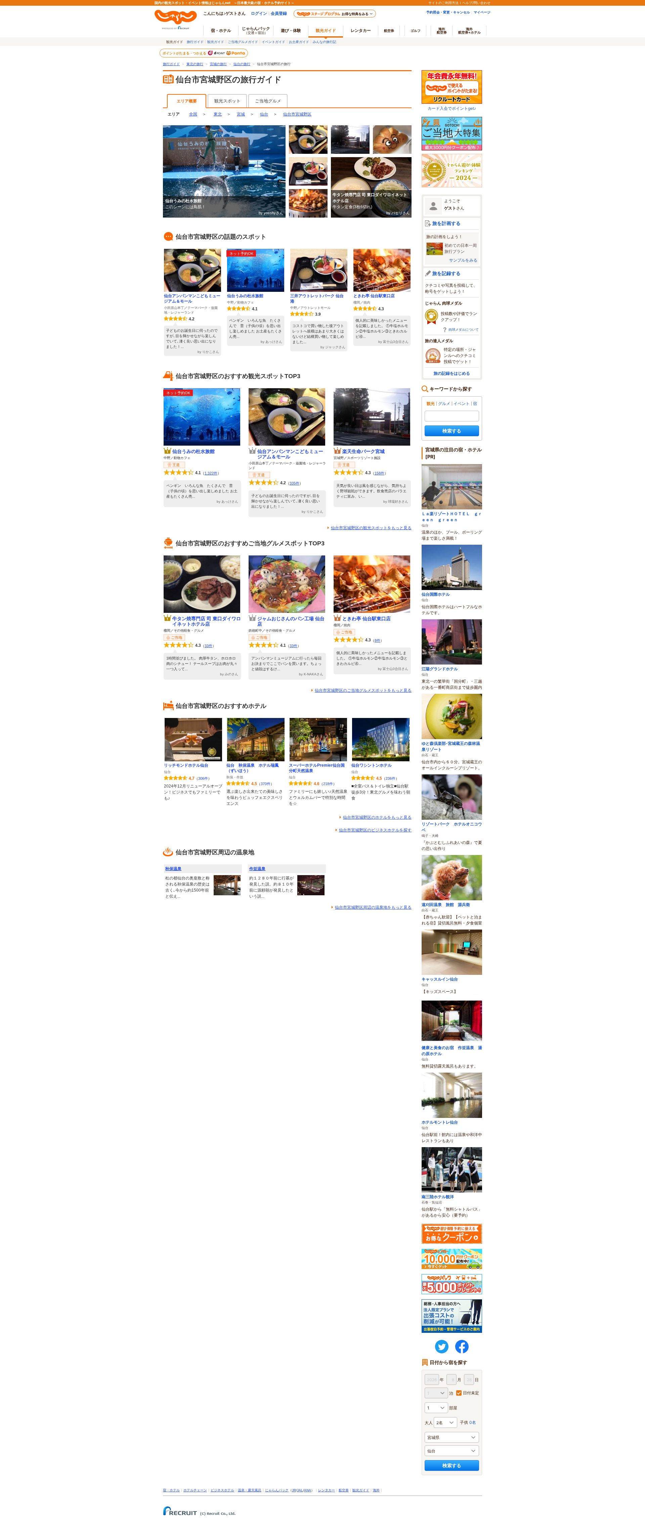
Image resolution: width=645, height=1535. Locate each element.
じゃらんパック (256, 30)
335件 (294, 483)
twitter (441, 1346)
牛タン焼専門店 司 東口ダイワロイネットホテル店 (206, 621)
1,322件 (211, 473)
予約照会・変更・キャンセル (448, 12)
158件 (379, 473)
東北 (218, 114)
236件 (390, 778)
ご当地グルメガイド (243, 42)
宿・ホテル (171, 1490)
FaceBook (462, 1346)
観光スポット (227, 100)
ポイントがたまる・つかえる (185, 53)
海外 (442, 30)
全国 (193, 114)
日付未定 (471, 1392)
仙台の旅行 (241, 64)
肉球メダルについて (463, 329)
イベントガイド (273, 42)
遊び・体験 (291, 30)
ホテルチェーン (195, 1490)
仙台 (264, 114)
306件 (203, 778)
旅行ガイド (195, 42)
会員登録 (279, 13)
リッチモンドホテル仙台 (186, 765)
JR (294, 1490)
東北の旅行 (194, 64)
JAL (300, 1490)
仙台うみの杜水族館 (245, 296)
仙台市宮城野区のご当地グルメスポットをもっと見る (363, 690)
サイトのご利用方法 (443, 3)
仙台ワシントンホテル (371, 765)
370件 (265, 784)
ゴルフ (416, 31)
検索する (451, 431)
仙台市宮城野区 (297, 114)
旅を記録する (446, 273)
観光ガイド (215, 42)
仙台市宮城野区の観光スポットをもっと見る (371, 528)
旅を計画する (446, 223)
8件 (377, 640)
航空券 (389, 31)
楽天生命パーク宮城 (363, 451)
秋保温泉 (173, 868)
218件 (328, 784)
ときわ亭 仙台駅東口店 (374, 296)
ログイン (259, 13)
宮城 (241, 114)
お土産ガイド (299, 42)
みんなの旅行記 (324, 42)
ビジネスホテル (222, 1490)
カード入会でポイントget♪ (452, 108)
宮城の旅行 (218, 64)
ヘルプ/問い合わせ (476, 3)
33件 (208, 646)
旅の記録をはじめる (452, 373)
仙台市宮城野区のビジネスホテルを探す (375, 830)
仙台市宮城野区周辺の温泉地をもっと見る (373, 907)
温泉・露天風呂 (249, 1490)
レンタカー (361, 30)
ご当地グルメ (268, 100)
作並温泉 (257, 868)
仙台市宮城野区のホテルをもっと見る (377, 817)
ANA (307, 1490)
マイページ (482, 12)
